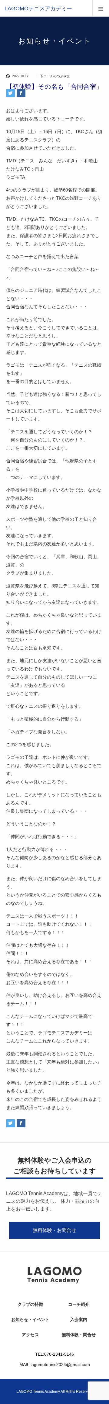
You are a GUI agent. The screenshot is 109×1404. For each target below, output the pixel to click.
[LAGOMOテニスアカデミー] (38, 8)
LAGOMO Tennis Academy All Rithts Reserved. (54, 1391)
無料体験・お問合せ (54, 1230)
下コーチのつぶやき (55, 76)
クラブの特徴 (30, 1304)
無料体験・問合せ (79, 1334)
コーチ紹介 (78, 1304)
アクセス (30, 1334)
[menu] (100, 8)
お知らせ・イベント (30, 1319)
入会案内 (78, 1319)
